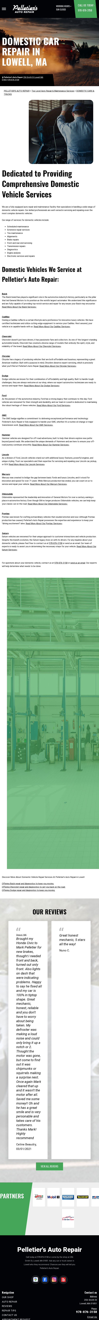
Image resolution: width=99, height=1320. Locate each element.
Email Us (92, 1317)
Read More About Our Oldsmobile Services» (47, 504)
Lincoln (5, 454)
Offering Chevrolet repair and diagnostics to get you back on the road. (33, 887)
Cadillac (6, 317)
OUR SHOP (8, 1297)
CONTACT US (9, 1315)
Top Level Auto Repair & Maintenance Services (53, 91)
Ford (4, 395)
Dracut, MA (21, 935)
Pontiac (6, 513)
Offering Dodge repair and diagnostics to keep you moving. (28, 890)
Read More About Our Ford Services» (53, 405)
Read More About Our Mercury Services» (48, 484)
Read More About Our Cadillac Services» (52, 326)
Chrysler (6, 356)
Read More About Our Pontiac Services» (44, 523)
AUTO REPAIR (9, 1301)
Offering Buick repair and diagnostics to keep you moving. (28, 883)
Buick (4, 294)
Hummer (6, 435)
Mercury (6, 474)
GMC (4, 415)
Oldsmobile (7, 494)
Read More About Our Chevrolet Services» (42, 346)
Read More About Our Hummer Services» (50, 445)
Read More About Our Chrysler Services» (57, 366)
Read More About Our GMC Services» (36, 425)
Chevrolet (6, 336)
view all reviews (49, 1166)
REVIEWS (7, 1306)
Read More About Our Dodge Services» (42, 385)
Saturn (5, 533)
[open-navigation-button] (4, 9)
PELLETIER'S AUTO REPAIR (17, 91)
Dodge (5, 376)
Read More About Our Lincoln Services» (27, 464)
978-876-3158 (85, 10)
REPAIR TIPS (9, 1310)
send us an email (77, 563)
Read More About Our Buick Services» (19, 307)
